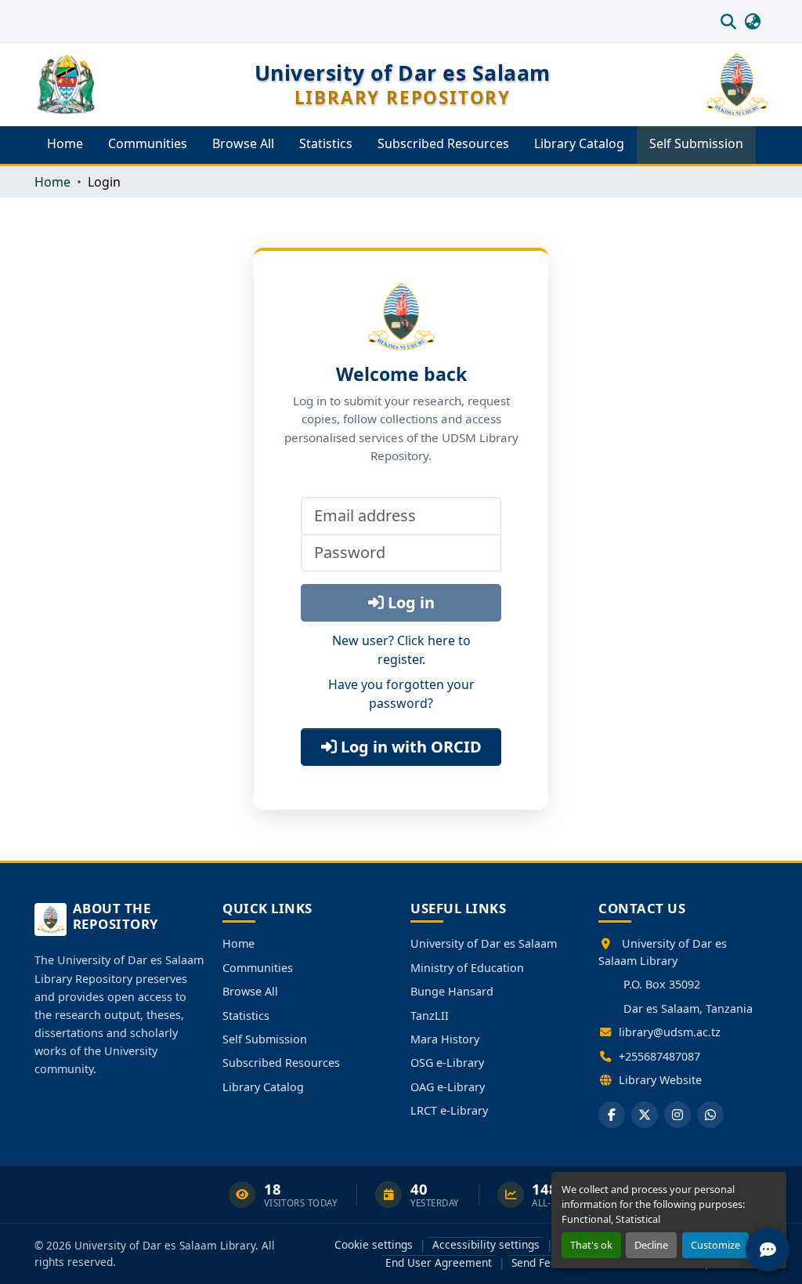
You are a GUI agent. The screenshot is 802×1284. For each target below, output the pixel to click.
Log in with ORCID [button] (409, 746)
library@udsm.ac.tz (670, 1032)
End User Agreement (438, 1262)
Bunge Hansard (451, 991)
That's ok (591, 1245)
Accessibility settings (486, 1244)
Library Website (660, 1079)
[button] (728, 21)
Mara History (444, 1039)
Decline (651, 1245)
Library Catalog (263, 1086)
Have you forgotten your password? (401, 694)
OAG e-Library (447, 1086)
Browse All (250, 991)
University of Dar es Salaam (483, 943)
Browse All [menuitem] (243, 143)
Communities (257, 967)
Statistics (245, 1015)
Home (238, 943)
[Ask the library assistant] (767, 1249)
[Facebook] (611, 1114)
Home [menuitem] (65, 143)
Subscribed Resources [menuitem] (443, 143)
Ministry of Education (467, 967)
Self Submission (264, 1039)
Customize (715, 1245)
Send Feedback (549, 1262)
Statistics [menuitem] (325, 143)
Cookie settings (373, 1244)
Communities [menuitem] (147, 143)
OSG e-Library (447, 1062)
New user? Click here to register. (401, 650)
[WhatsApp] (710, 1114)
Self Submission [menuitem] (696, 143)
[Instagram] (677, 1114)
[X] (644, 1114)
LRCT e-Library (449, 1110)
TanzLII (429, 1015)
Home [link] (52, 181)
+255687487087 (659, 1056)
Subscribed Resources (281, 1062)
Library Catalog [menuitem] (579, 143)
